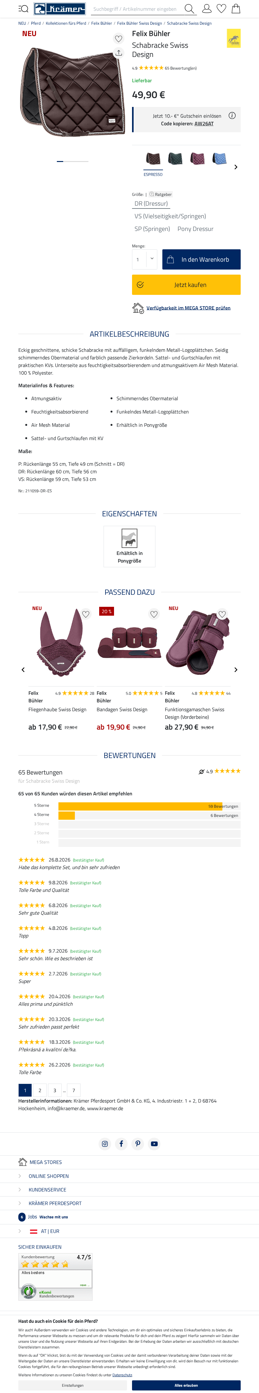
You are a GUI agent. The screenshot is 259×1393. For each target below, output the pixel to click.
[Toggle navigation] (23, 8)
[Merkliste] (221, 7)
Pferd (36, 23)
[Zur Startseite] (59, 8)
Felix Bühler (101, 23)
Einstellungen (72, 1385)
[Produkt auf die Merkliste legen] (118, 38)
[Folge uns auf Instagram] (105, 1144)
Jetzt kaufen (190, 284)
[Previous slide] (137, 167)
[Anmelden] (207, 7)
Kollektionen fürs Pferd (66, 23)
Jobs (44, 1216)
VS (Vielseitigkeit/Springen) (170, 216)
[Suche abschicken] (190, 9)
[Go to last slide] (23, 669)
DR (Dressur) (151, 203)
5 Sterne (41, 805)
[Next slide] (236, 167)
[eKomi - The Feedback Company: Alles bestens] (55, 1276)
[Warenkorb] (236, 7)
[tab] (60, 161)
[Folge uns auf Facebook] (121, 1144)
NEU (22, 23)
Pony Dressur (196, 228)
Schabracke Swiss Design (189, 23)
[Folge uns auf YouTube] (154, 1144)
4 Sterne (41, 815)
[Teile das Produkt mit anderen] (118, 53)
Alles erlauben (186, 1385)
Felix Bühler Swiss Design (139, 23)
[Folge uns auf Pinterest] (137, 1144)
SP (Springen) (152, 228)
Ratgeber (164, 194)
